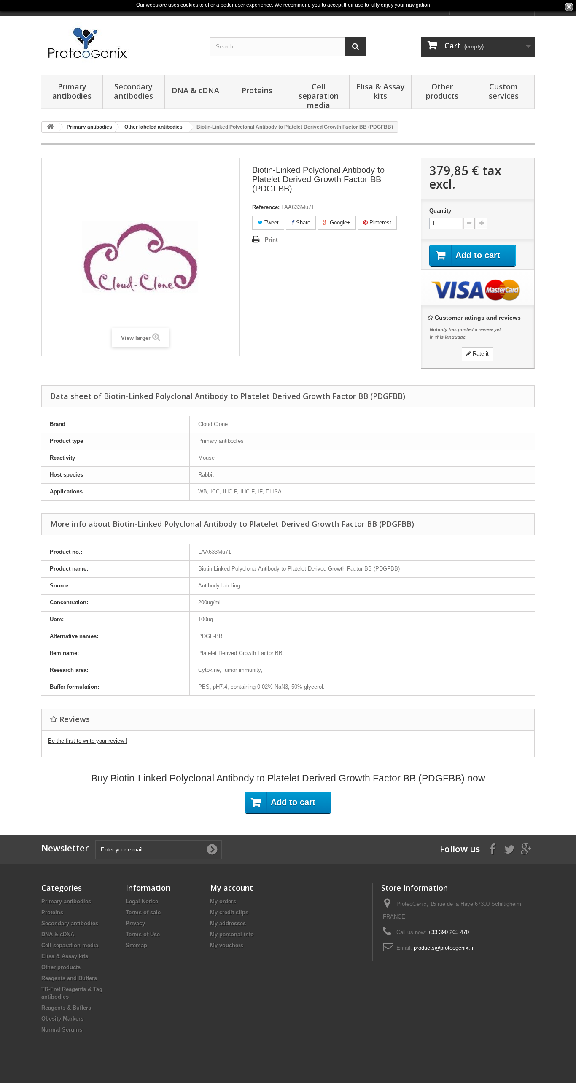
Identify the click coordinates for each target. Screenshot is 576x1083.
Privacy (135, 923)
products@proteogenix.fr (444, 948)
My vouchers (226, 945)
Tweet (271, 222)
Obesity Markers (62, 1019)
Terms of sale (143, 912)
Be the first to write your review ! (87, 741)
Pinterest (379, 222)
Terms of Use (143, 934)
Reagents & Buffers (66, 1008)
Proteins (257, 90)
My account (231, 888)
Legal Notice (142, 901)
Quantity (440, 210)
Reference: (266, 207)
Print (271, 240)
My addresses (228, 923)
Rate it (480, 353)
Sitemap (136, 945)
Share (302, 222)
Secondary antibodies (133, 91)
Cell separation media (319, 95)
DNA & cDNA (195, 90)
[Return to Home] (50, 127)
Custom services (504, 91)
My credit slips (229, 912)
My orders (223, 901)
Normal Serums (61, 1029)
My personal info (232, 934)
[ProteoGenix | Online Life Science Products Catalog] (119, 43)
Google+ (339, 222)
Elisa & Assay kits (380, 91)
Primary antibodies (72, 91)
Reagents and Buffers (69, 978)
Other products (442, 91)
